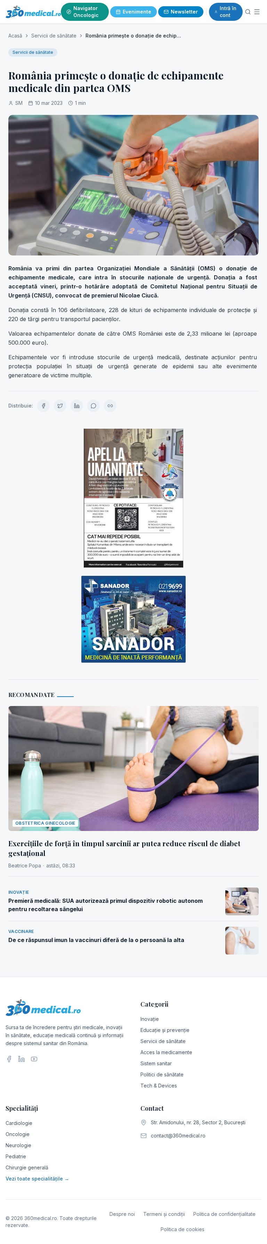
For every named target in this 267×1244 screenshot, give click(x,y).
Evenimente (137, 12)
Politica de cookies (182, 1229)
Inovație (149, 1019)
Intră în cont (228, 11)
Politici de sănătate (162, 1074)
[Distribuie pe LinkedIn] (77, 406)
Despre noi (122, 1214)
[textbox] (133, 322)
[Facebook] (9, 1059)
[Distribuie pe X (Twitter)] (60, 406)
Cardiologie (19, 1123)
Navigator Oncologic (86, 11)
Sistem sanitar (156, 1063)
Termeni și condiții (164, 1214)
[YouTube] (34, 1059)
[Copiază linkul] (110, 406)
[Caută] (247, 11)
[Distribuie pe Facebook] (43, 406)
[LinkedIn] (21, 1059)
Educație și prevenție (164, 1030)
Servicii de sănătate (53, 36)
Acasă (15, 36)
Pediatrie (16, 1156)
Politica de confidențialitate (224, 1214)
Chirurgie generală (27, 1167)
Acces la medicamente (166, 1052)
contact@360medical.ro (178, 1135)
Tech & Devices (158, 1085)
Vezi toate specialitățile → (37, 1179)
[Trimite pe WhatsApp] (93, 406)
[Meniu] (257, 12)
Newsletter (184, 12)
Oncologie (18, 1134)
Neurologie (18, 1145)
